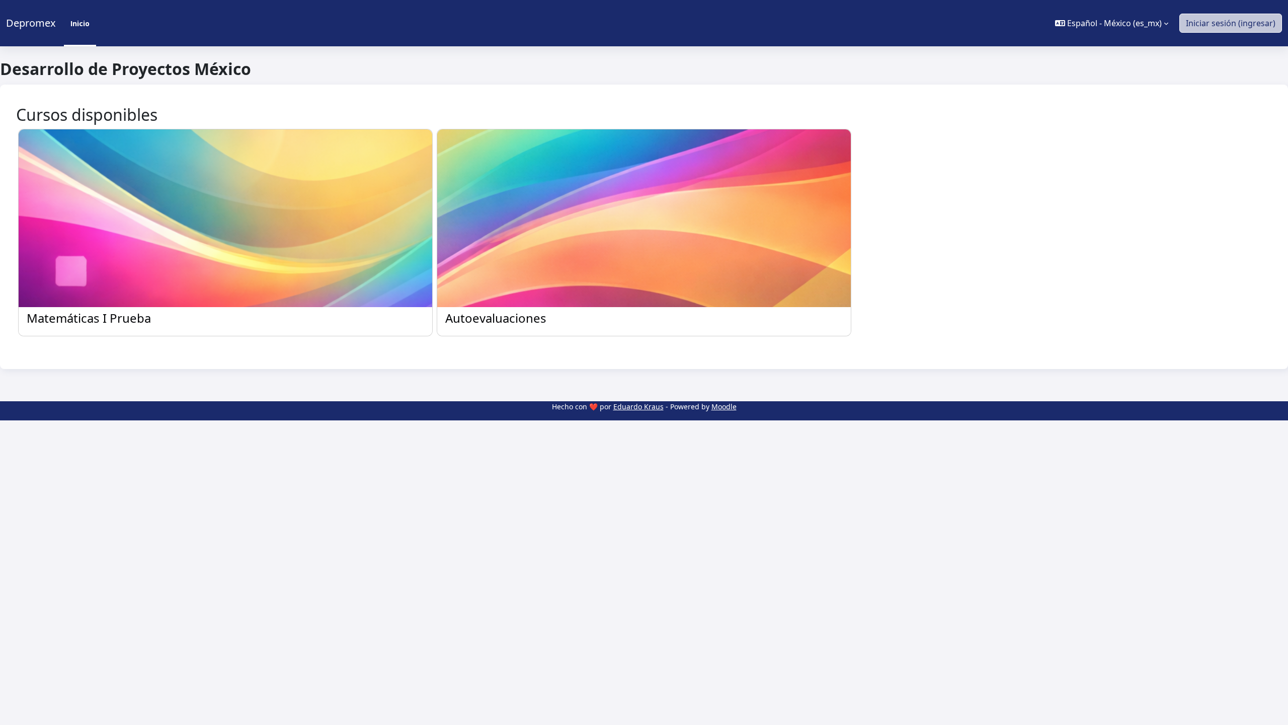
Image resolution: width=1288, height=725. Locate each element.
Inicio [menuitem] (80, 23)
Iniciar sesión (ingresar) (1230, 23)
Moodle (724, 406)
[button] (1112, 23)
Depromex (31, 23)
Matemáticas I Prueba (89, 318)
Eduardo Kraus (638, 406)
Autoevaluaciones (495, 318)
